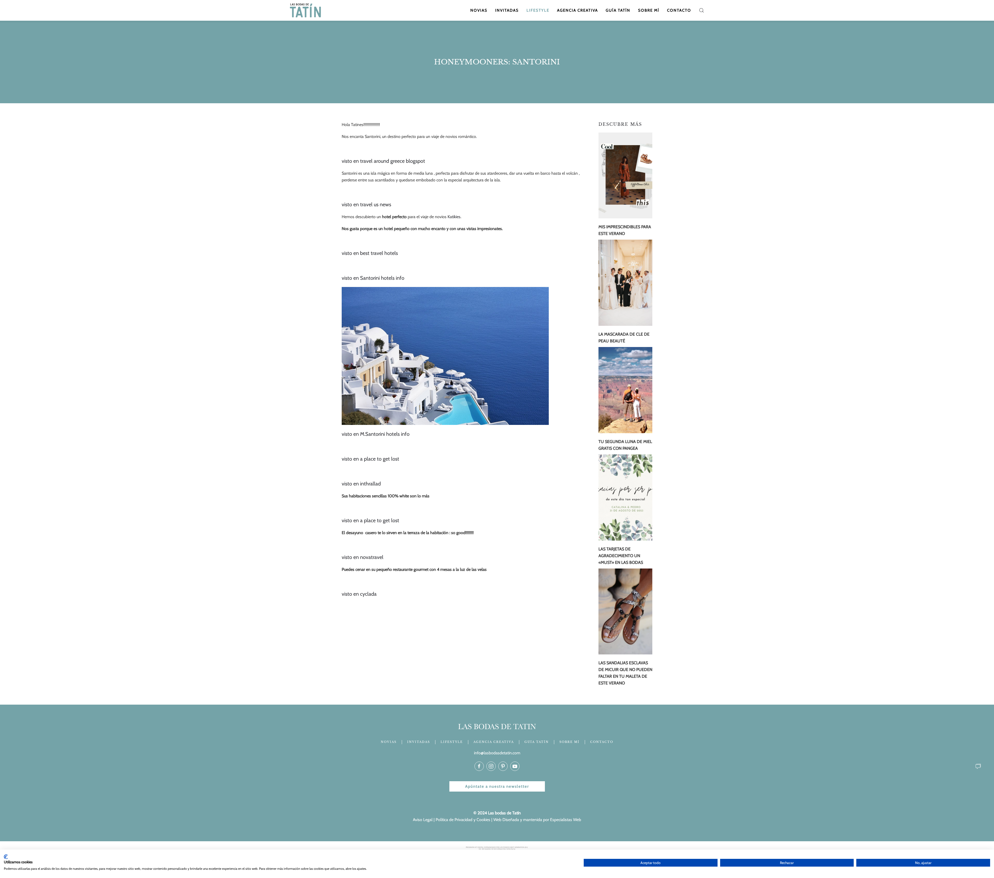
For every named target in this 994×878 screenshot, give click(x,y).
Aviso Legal (423, 819)
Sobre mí (648, 10)
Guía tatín (618, 10)
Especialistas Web (565, 819)
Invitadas (507, 10)
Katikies (454, 216)
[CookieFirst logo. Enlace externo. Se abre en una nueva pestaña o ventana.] (6, 856)
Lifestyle (538, 10)
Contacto (679, 10)
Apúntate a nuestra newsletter (497, 786)
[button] (701, 10)
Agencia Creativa (577, 10)
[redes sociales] (479, 766)
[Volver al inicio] (306, 10)
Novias (478, 10)
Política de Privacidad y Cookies (463, 819)
